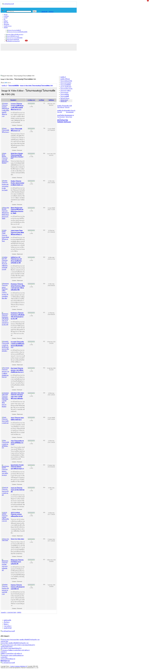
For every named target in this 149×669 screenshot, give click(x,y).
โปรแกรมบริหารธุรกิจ (66, 88)
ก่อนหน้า (3, 612)
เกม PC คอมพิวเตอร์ (65, 86)
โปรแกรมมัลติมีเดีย (65, 84)
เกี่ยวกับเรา (7, 622)
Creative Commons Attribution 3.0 (18, 666)
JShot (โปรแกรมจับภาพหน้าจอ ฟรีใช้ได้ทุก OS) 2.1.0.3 (17, 442)
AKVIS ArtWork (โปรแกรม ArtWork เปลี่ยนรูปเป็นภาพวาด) (17, 514)
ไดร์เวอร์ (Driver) (64, 98)
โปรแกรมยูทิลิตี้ (64, 96)
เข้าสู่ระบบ (50, 11)
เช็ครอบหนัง (6, 24)
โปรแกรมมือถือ (64, 94)
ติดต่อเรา (6, 624)
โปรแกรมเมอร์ (64, 92)
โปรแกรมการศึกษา (65, 90)
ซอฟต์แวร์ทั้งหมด (65, 79)
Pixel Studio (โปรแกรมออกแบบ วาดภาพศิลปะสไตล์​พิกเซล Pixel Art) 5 (17, 370)
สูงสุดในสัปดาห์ (61, 116)
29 (15, 612)
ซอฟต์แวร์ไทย (61, 106)
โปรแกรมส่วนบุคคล (65, 82)
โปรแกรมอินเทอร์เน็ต (66, 81)
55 (17, 612)
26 (11, 612)
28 (14, 612)
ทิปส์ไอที (6, 21)
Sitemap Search (64, 100)
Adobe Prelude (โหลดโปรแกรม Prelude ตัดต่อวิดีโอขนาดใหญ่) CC (17, 232)
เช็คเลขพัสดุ (19, 37)
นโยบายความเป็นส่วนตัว (20, 664)
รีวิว (4, 19)
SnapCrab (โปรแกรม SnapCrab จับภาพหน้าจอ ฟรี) (17, 489)
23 (8, 612)
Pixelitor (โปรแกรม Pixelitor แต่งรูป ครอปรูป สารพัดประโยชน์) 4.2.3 (17, 183)
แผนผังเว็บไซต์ (7, 628)
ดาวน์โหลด (6, 16)
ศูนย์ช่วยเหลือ (7, 620)
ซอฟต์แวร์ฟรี (68, 106)
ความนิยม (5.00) (31, 100)
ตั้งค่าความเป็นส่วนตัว (6, 664)
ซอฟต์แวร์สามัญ (61, 111)
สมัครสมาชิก (44, 11)
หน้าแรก (5, 14)
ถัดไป (19, 612)
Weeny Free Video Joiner (17, 539)
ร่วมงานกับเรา (7, 626)
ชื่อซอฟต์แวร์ (13, 100)
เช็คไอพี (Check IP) (15, 36)
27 (13, 612)
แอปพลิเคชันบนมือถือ (22, 31)
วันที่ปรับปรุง (51, 100)
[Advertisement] (74, 63)
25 (10, 612)
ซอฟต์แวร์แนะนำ (70, 111)
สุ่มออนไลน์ (16, 39)
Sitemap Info (63, 101)
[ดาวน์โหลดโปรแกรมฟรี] (8, 3)
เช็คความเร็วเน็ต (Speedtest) (17, 34)
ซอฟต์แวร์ (18, 30)
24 (9, 612)
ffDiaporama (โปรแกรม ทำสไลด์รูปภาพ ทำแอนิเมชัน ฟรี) (17, 561)
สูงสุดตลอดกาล (70, 116)
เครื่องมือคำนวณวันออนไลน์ (13, 41)
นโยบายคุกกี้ (32, 664)
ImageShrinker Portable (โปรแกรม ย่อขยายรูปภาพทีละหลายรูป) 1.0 (17, 466)
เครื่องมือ (6, 27)
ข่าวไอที (5, 17)
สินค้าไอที (6, 22)
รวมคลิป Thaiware (8, 26)
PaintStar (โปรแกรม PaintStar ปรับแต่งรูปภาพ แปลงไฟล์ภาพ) (17, 586)
